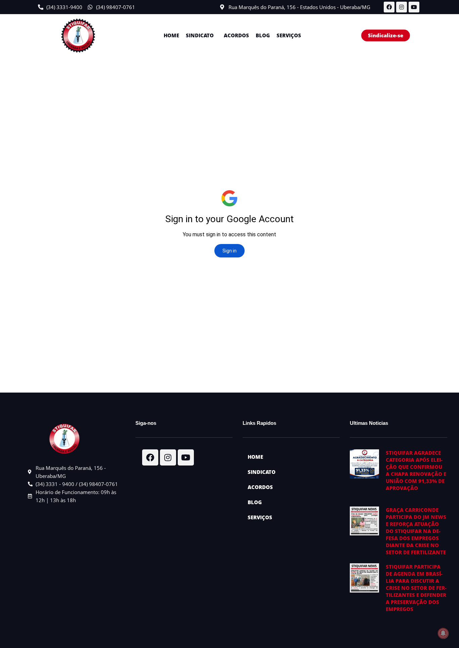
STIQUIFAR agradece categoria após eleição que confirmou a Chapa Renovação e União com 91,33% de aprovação (416, 470)
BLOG (263, 35)
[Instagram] (401, 7)
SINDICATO (200, 35)
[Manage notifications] (443, 633)
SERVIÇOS (289, 35)
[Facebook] (389, 7)
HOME (171, 35)
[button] (201, 35)
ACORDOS (236, 35)
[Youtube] (414, 7)
